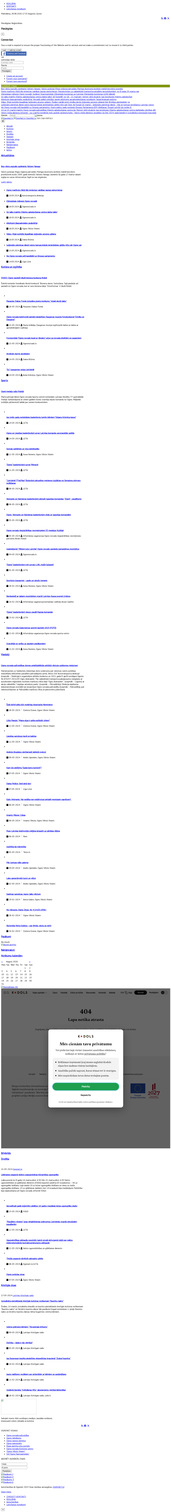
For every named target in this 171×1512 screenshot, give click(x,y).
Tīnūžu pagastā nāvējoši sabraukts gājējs (24, 1258)
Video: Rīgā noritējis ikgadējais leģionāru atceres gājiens (31, 234)
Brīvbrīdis (10, 142)
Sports (9, 131)
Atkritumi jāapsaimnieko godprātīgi (21, 223)
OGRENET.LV (58, 1487)
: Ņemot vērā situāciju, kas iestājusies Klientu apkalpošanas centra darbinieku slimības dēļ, (78, 110)
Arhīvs (9, 150)
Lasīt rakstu (6, 182)
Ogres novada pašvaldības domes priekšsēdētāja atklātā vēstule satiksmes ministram (39, 665)
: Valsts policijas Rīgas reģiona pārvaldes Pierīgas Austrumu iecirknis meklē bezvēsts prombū (62, 88)
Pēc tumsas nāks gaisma (17, 862)
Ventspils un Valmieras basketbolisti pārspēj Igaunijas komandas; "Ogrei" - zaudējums (43, 498)
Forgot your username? (16, 78)
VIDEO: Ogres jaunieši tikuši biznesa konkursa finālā (24, 277)
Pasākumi (10, 147)
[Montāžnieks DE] (9, 987)
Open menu (6, 1491)
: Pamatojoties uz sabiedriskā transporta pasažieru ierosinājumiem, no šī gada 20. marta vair (70, 91)
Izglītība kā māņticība (16, 846)
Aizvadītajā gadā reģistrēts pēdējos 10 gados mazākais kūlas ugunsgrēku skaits (41, 1206)
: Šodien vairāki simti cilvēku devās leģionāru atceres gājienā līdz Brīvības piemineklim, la (65, 102)
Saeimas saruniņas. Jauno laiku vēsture (23, 894)
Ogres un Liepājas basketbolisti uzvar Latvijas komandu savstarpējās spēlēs (40, 433)
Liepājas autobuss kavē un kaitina (21, 736)
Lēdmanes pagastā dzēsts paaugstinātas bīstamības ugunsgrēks (30, 1174)
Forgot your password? (16, 81)
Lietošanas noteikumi (16, 8)
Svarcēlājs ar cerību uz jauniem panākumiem (26, 643)
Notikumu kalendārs (11, 955)
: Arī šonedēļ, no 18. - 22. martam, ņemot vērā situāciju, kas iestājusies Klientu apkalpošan (66, 96)
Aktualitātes (7, 155)
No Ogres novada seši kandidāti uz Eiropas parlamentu (30, 256)
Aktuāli (9, 126)
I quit (4, 50)
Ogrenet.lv (17, 1169)
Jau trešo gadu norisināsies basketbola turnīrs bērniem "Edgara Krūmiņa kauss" (41, 417)
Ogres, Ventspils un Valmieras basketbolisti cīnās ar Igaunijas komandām (38, 514)
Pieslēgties (6, 71)
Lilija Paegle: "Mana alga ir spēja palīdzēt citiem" (28, 720)
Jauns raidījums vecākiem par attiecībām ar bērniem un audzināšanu (36, 1374)
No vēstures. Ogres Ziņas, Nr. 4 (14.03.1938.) (26, 909)
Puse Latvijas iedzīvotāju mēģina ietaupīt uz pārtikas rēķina (33, 831)
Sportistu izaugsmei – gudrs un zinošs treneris (26, 580)
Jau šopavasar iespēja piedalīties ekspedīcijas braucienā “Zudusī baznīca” (38, 1358)
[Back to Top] (3, 1509)
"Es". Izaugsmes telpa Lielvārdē (20, 369)
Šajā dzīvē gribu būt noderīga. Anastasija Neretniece (29, 704)
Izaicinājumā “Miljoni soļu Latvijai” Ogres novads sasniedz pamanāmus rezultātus (42, 549)
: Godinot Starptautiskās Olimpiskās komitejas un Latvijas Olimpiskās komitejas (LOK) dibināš (58, 94)
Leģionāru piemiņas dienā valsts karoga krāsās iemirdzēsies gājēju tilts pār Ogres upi (43, 245)
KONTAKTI (11, 6)
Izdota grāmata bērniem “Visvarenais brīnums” (27, 1326)
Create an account (14, 76)
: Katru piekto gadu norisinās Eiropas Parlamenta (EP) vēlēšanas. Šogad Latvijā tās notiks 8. (66, 107)
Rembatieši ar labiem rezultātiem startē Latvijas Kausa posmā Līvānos (38, 596)
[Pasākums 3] (7, 1479)
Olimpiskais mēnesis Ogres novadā (21, 201)
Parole (4, 65)
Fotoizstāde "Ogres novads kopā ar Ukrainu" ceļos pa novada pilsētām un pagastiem (43, 338)
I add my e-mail (15, 50)
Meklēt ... (5, 115)
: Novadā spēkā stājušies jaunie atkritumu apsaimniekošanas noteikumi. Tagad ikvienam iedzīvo (58, 99)
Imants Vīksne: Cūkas (16, 815)
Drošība (9, 134)
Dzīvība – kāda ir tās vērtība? (19, 1342)
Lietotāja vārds (8, 59)
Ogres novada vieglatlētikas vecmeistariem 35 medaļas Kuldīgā (35, 530)
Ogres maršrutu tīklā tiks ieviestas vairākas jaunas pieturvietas (34, 190)
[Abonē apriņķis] (8, 944)
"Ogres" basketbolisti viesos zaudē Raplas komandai (29, 612)
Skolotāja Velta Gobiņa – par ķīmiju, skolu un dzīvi (28, 925)
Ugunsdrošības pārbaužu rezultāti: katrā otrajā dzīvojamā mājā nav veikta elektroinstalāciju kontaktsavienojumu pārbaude (39, 1241)
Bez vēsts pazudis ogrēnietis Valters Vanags (20, 166)
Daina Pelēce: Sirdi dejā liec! (18, 783)
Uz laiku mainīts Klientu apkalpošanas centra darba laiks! (31, 212)
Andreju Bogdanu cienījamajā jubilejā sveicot (26, 752)
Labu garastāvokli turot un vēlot (21, 878)
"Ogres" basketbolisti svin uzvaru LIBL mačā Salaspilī (30, 564)
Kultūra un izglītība (11, 266)
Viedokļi (9, 136)
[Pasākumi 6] (7, 1482)
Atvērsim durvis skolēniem (18, 353)
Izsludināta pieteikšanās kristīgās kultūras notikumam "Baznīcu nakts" (32, 1301)
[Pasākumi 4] (7, 1477)
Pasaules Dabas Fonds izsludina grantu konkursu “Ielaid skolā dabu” (36, 301)
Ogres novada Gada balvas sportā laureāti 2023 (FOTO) (31, 627)
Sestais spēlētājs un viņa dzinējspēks (22, 448)
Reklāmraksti (12, 144)
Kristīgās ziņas (13, 139)
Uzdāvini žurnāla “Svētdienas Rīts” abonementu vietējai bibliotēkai (36, 1390)
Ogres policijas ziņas (15, 1274)
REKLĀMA (11, 3)
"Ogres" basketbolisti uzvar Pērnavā (22, 464)
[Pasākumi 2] (7, 1474)
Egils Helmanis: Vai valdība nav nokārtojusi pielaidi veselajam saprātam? (38, 799)
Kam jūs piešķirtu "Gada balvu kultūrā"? (24, 767)
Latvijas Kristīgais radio (23, 1295)
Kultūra (9, 128)
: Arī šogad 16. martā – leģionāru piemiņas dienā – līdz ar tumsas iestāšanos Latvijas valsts (77, 104)
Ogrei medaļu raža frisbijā (12, 391)
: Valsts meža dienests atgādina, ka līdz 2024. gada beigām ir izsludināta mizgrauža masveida (78, 112)
